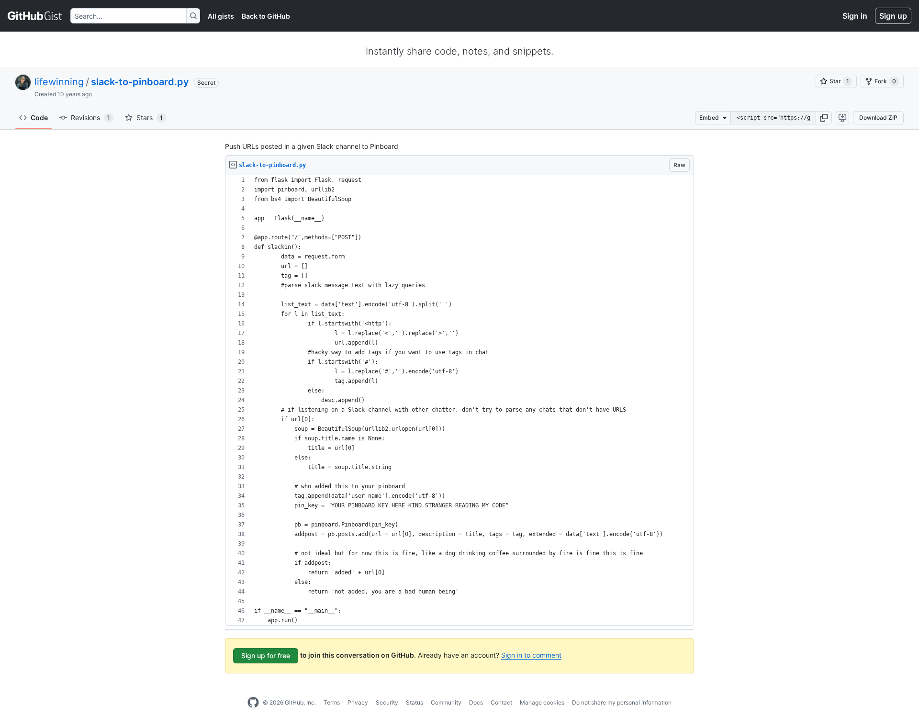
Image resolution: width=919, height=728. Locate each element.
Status (414, 702)
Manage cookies (542, 702)
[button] (824, 117)
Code (39, 117)
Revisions (90, 117)
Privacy (357, 702)
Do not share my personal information (622, 702)
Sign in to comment (531, 655)
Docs (476, 702)
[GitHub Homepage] (253, 702)
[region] (459, 400)
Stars (149, 117)
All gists (221, 16)
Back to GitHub (266, 16)
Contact (501, 702)
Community (446, 702)
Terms (332, 702)
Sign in (854, 16)
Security (387, 702)
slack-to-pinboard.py (140, 82)
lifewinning (59, 82)
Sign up (893, 16)
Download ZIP (878, 117)
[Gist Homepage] (35, 16)
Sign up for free (265, 655)
